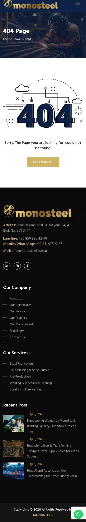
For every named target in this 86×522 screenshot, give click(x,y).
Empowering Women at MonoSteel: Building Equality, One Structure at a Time (51, 426)
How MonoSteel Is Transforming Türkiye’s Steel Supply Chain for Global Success (53, 451)
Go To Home (43, 162)
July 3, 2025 (35, 414)
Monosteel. (43, 515)
